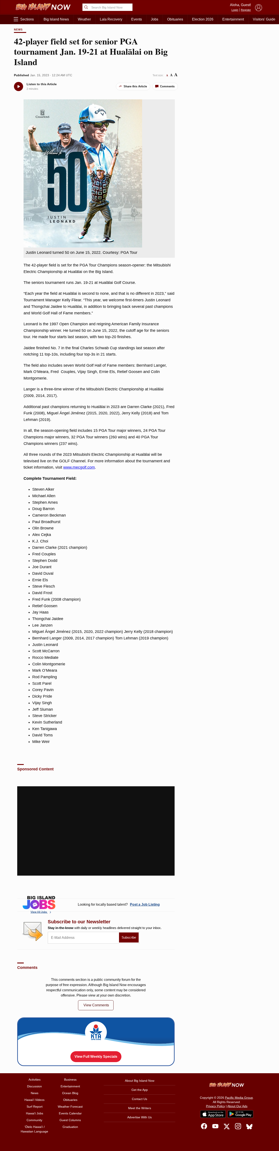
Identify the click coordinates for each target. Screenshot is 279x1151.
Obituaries (175, 19)
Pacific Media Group (239, 1097)
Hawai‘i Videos (34, 1100)
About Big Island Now (139, 1080)
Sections (27, 19)
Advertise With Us (139, 1117)
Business (70, 1079)
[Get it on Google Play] (240, 1114)
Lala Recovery (111, 19)
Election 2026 (202, 19)
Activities (35, 1079)
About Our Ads (237, 1106)
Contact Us (139, 1099)
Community (34, 1120)
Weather (84, 19)
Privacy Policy (215, 1106)
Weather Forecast (70, 1106)
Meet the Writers (139, 1108)
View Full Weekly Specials (96, 1056)
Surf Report (35, 1106)
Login (234, 10)
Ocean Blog (70, 1093)
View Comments (96, 1005)
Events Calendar (70, 1113)
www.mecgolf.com (79, 467)
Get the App (139, 1090)
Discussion (34, 1086)
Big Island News (56, 19)
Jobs (154, 19)
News (18, 29)
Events (136, 19)
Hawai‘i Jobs (34, 1113)
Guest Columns (70, 1120)
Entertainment (233, 19)
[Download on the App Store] (213, 1114)
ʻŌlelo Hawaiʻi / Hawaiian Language (34, 1129)
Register (246, 10)
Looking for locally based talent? (119, 904)
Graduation (70, 1127)
